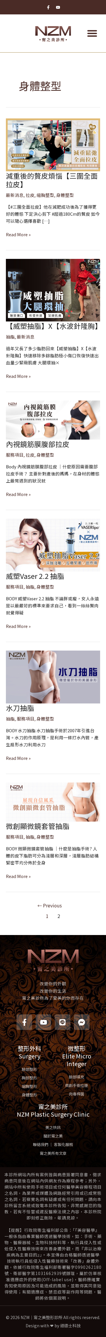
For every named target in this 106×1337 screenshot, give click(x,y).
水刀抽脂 (20, 708)
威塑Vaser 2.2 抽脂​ (35, 576)
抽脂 (10, 337)
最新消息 (15, 195)
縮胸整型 (45, 195)
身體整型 (65, 195)
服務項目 (15, 455)
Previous (49, 905)
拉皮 (30, 195)
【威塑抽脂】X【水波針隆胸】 (54, 326)
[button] (92, 33)
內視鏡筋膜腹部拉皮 (37, 444)
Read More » (18, 234)
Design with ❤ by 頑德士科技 (53, 1325)
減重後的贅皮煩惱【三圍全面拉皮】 (52, 179)
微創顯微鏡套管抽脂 (37, 826)
